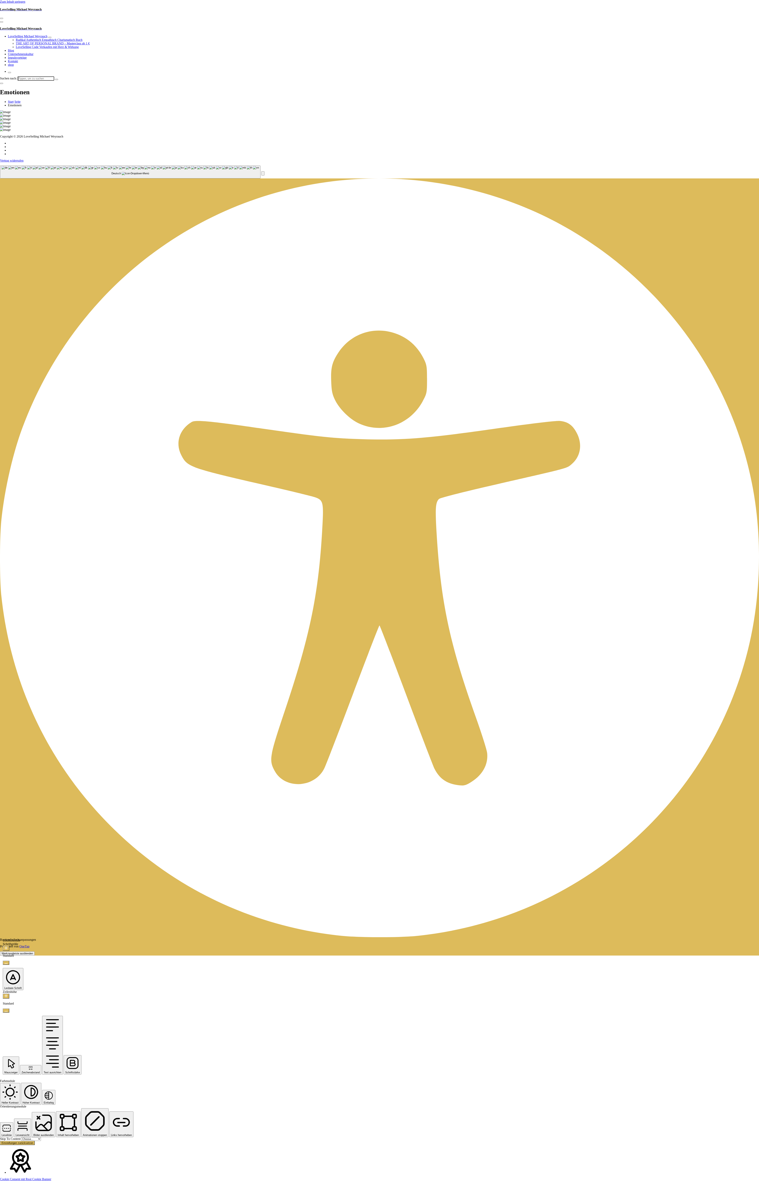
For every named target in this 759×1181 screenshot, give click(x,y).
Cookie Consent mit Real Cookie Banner (25, 1179)
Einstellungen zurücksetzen (17, 1142)
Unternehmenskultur (20, 54)
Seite (17, 101)
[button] (262, 173)
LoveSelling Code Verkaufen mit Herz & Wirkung (47, 47)
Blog (11, 50)
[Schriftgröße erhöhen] (6, 948)
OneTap (24, 946)
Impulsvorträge (17, 57)
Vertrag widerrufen (12, 160)
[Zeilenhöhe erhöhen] (6, 996)
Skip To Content (10, 1138)
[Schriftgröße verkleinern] (6, 963)
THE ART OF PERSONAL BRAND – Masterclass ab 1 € (53, 43)
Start (11, 101)
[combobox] (130, 172)
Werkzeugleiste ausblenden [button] (17, 953)
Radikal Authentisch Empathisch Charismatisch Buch (49, 39)
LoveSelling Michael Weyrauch (27, 36)
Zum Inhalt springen (12, 1)
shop (11, 64)
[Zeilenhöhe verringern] (6, 1011)
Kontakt (13, 61)
